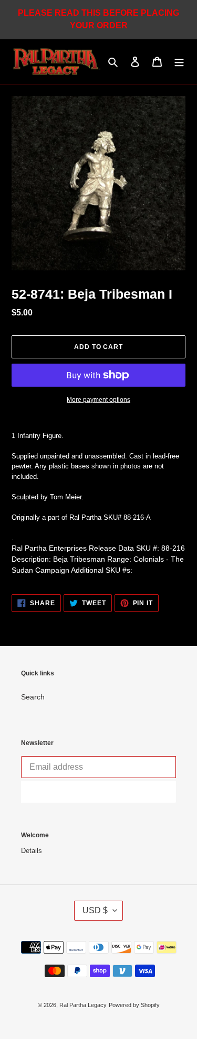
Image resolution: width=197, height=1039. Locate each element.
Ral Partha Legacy (83, 1005)
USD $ (95, 910)
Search (33, 697)
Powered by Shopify (134, 1005)
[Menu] (179, 61)
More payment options (98, 399)
